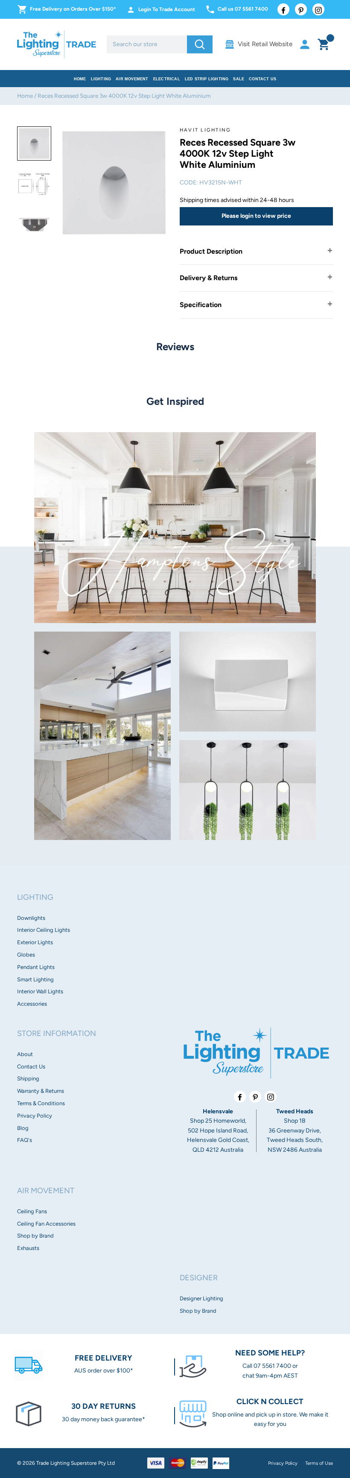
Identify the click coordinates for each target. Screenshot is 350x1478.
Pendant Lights (36, 967)
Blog (23, 1128)
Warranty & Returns (40, 1091)
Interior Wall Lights (40, 991)
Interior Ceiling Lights (43, 930)
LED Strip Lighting (207, 79)
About (25, 1054)
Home (80, 79)
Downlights (31, 918)
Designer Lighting (201, 1298)
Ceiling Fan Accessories (46, 1223)
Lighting (101, 79)
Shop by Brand (35, 1235)
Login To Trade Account (166, 9)
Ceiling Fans (32, 1211)
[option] (34, 143)
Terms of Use (319, 1463)
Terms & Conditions (41, 1103)
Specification (201, 305)
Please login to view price (256, 216)
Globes (26, 954)
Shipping (28, 1078)
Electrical (166, 79)
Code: (189, 182)
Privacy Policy (34, 1115)
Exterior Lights (35, 942)
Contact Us (262, 79)
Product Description (211, 251)
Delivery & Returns (208, 278)
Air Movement (132, 79)
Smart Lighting (35, 979)
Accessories (32, 1004)
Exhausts (28, 1248)
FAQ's (24, 1140)
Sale (238, 79)
